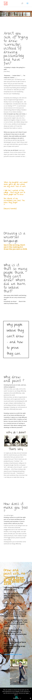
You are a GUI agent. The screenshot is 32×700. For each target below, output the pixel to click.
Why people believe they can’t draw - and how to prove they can (15, 339)
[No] (30, 694)
